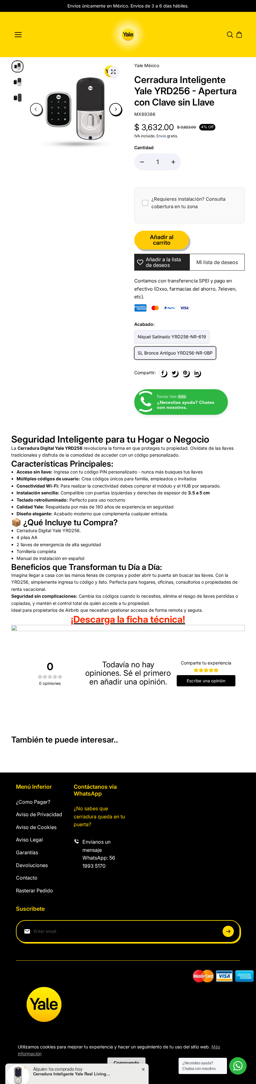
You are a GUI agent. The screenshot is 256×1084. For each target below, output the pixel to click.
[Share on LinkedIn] (196, 372)
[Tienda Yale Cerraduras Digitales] (128, 34)
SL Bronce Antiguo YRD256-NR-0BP (175, 353)
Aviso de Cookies (36, 827)
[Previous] (36, 109)
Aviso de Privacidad (39, 814)
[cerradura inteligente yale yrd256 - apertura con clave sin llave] (113, 72)
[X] (174, 372)
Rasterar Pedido (34, 890)
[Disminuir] (142, 162)
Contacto (26, 878)
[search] (230, 34)
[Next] (115, 109)
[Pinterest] (185, 372)
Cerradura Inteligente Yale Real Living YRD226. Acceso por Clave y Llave (72, 1060)
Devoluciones (32, 865)
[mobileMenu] (18, 35)
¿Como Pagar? (33, 802)
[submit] (228, 931)
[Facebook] (162, 372)
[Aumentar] (173, 162)
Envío (161, 136)
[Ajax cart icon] (239, 34)
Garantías (27, 852)
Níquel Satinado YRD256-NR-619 (172, 336)
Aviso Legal (29, 839)
